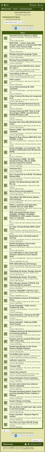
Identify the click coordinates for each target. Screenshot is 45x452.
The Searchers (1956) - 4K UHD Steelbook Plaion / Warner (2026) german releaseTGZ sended (22, 161)
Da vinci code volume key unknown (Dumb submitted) (23, 385)
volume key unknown (18, 372)
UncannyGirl (21, 247)
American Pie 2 (15, 168)
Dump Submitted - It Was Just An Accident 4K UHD (22, 306)
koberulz (20, 56)
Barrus (19, 342)
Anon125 (20, 410)
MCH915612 (21, 219)
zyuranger (20, 133)
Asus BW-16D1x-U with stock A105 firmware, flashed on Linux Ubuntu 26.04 (23, 254)
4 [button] (23, 28)
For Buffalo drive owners (19, 354)
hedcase (20, 178)
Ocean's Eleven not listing (19, 401)
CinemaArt (20, 208)
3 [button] (20, 28)
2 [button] (18, 28)
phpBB (12, 447)
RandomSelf (21, 153)
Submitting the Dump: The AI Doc (22, 277)
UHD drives (19, 51)
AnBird (19, 380)
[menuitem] (6, 5)
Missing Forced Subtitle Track (21, 60)
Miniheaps (20, 62)
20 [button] (30, 28)
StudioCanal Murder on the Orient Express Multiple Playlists (23, 347)
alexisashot (20, 48)
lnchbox (19, 170)
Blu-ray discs (20, 40)
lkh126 (19, 387)
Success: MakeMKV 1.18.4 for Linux (23, 291)
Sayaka (19, 356)
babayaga (20, 265)
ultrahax (19, 368)
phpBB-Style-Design (28, 448)
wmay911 (20, 75)
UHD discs (19, 94)
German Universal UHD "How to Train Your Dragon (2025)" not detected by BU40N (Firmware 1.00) (24, 113)
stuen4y (19, 125)
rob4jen (19, 193)
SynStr (19, 273)
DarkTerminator (22, 116)
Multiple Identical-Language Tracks (23, 54)
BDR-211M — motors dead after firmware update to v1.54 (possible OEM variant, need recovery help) (25, 45)
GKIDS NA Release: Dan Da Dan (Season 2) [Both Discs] (22, 244)
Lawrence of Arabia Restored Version (24, 104)
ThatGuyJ (20, 403)
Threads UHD (14, 366)
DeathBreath (21, 258)
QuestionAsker (22, 141)
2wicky (19, 301)
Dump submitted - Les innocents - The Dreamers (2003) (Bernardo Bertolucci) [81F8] (25, 150)
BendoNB (20, 201)
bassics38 (20, 37)
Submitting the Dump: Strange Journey (25, 271)
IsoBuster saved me (17, 360)
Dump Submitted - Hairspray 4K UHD (24, 315)
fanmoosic (20, 81)
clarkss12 (20, 418)
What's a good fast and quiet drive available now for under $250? (23, 206)
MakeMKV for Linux (22, 261)
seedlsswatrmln (22, 185)
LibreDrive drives (21, 210)
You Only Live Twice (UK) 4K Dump (23, 422)
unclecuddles (21, 424)
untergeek (20, 362)
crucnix (19, 69)
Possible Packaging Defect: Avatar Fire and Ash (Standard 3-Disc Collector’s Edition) (25, 393)
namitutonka (21, 292)
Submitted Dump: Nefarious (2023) (23, 36)
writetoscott (20, 287)
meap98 (19, 335)
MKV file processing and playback (26, 357)
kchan (19, 374)
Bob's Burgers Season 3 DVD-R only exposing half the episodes (24, 284)
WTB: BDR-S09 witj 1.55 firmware (22, 264)
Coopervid (20, 239)
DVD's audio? (15, 80)
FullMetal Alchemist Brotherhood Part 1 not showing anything (25, 332)
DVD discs (19, 63)
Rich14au (20, 397)
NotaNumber (21, 90)
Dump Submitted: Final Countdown (23, 378)
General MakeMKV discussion (25, 71)
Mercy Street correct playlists (21, 191)
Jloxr (18, 230)
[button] (12, 28)
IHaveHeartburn (22, 309)
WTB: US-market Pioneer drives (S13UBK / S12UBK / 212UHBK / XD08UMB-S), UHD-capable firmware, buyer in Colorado (24, 215)
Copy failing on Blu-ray (18, 74)
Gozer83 (20, 164)
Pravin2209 (21, 105)
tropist (19, 100)
